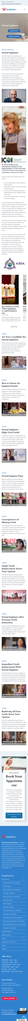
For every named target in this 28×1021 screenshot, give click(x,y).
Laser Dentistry (7, 900)
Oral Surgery (7, 886)
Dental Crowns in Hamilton (11, 896)
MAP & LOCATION (9, 998)
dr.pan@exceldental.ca (9, 992)
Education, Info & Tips (8, 942)
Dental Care (5, 879)
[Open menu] (24, 9)
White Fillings (7, 903)
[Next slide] (25, 300)
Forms (4, 938)
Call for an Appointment (8, 3)
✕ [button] (26, 1011)
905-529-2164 (17, 3)
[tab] (12, 326)
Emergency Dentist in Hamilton (13, 917)
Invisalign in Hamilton (9, 914)
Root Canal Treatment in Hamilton (13, 921)
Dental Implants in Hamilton (12, 889)
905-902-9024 (9, 990)
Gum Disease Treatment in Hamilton (14, 924)
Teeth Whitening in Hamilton (12, 910)
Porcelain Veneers (8, 907)
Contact (4, 949)
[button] (24, 1017)
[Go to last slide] (3, 300)
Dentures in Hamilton (10, 928)
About (4, 945)
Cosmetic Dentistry (9, 893)
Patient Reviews (7, 931)
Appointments (6, 935)
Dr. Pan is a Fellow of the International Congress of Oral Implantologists (12, 166)
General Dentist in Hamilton (11, 882)
